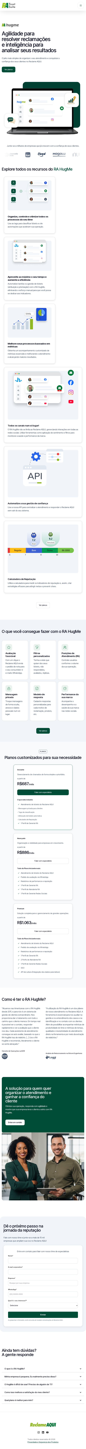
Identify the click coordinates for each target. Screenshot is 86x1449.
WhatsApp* (12, 1289)
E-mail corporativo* (15, 1267)
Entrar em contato (15, 1122)
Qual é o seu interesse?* (17, 1301)
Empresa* (11, 1278)
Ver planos (8, 69)
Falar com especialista (43, 792)
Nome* (10, 1256)
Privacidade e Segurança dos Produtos (43, 1442)
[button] (80, 5)
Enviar (43, 1315)
